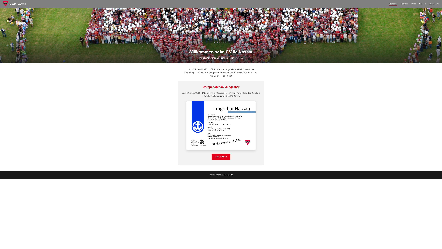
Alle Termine (221, 157)
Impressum (434, 4)
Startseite (393, 4)
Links (413, 4)
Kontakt (422, 4)
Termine (404, 4)
